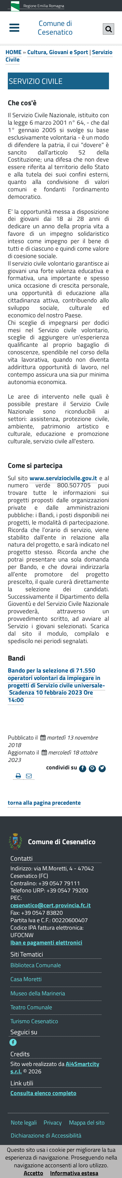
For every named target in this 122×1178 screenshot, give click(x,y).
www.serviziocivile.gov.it (63, 477)
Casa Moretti (26, 979)
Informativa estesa (74, 1173)
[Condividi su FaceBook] (82, 768)
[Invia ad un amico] (28, 776)
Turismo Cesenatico (34, 1021)
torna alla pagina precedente (44, 802)
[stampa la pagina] (18, 776)
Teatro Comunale (31, 1007)
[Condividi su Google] (92, 768)
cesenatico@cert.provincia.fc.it (50, 905)
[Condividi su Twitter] (102, 768)
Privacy (53, 1122)
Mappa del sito (87, 1122)
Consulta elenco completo (43, 1093)
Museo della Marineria (37, 993)
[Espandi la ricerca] (108, 29)
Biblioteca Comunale (35, 965)
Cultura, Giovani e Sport (57, 52)
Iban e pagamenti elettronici (46, 942)
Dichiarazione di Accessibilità (46, 1135)
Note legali (24, 1122)
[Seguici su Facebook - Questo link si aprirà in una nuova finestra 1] (13, 1042)
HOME (13, 52)
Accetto (33, 1173)
